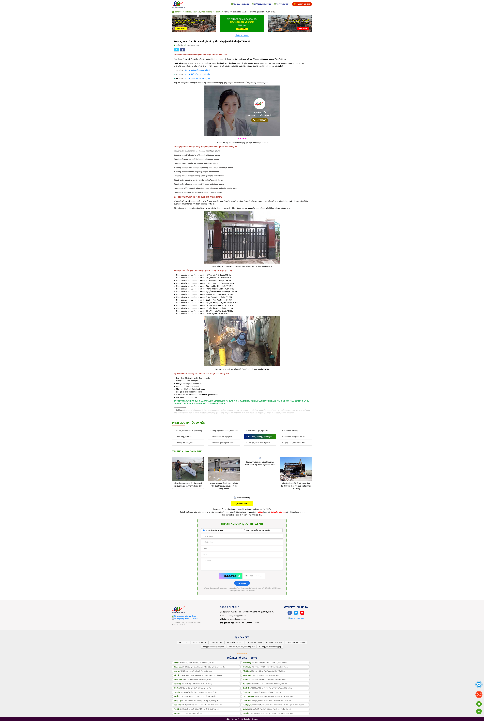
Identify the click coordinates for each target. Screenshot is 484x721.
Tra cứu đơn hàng (241, 4)
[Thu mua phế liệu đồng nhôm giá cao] (194, 24)
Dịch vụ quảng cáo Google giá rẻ (197, 70)
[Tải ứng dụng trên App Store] (184, 616)
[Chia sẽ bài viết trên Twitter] (176, 49)
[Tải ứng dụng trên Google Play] (185, 618)
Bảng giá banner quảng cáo (213, 647)
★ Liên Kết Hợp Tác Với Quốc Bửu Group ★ (242, 719)
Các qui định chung (254, 642)
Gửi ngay (242, 583)
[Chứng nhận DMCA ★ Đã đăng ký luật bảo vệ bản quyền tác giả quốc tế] (296, 618)
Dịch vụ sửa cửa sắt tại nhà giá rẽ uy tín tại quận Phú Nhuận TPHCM (249, 12)
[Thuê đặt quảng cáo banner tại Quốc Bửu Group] (242, 24)
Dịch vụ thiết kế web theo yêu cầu (197, 74)
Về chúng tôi (183, 642)
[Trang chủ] (178, 4)
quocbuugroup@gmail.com (235, 615)
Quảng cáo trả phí (242, 35)
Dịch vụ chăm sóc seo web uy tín (197, 78)
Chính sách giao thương (296, 642)
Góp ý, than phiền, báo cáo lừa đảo (258, 530)
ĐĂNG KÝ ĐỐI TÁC (303, 4)
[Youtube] (302, 613)
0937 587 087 (260, 120)
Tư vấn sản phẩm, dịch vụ (214, 530)
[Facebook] (290, 613)
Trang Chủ (178, 12)
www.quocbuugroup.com (237, 619)
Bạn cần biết (242, 637)
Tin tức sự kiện (282, 4)
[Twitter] (296, 613)
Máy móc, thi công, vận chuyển (210, 12)
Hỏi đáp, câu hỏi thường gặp (270, 647)
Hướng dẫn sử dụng (262, 4)
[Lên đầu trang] (479, 711)
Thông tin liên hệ (199, 642)
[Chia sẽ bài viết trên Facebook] (182, 49)
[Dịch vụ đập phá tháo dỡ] (290, 24)
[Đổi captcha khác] (239, 576)
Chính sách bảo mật (274, 642)
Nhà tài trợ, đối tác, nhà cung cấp (242, 647)
